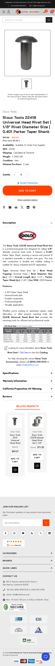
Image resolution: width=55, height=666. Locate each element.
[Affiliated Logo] (28, 640)
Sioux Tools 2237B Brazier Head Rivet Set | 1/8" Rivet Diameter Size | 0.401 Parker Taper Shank (37, 439)
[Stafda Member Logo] (38, 629)
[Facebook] (4, 207)
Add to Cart (15, 460)
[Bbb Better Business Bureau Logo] (18, 619)
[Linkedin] (28, 207)
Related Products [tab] (27, 406)
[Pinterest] (34, 207)
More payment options (28, 199)
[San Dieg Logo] (38, 619)
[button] (46, 522)
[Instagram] (14, 533)
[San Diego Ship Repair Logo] (18, 629)
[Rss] (32, 533)
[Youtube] (23, 533)
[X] (22, 207)
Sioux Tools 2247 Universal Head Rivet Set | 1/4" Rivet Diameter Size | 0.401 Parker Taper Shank (15, 439)
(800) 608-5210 (38, 361)
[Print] (16, 207)
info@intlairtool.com (21, 594)
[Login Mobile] (10, 11)
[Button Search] (49, 20)
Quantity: (6, 174)
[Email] (10, 207)
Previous (5, 444)
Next (47, 444)
